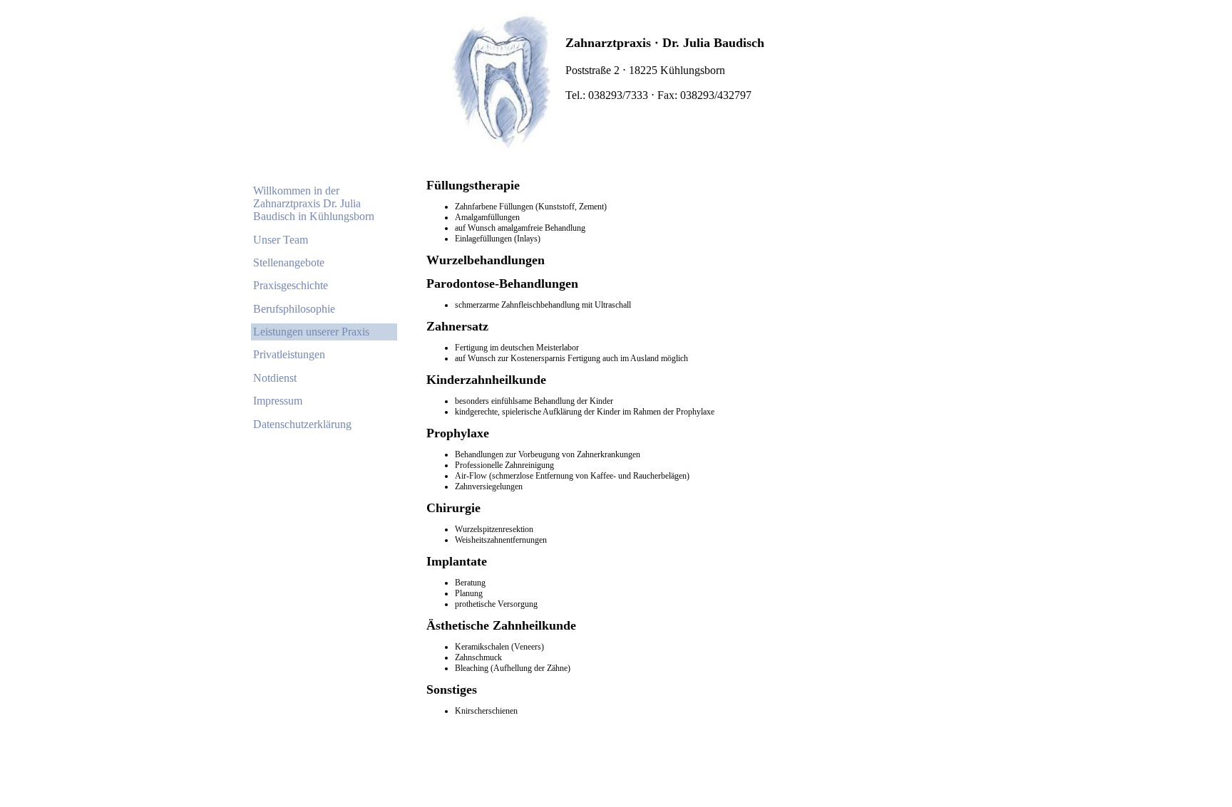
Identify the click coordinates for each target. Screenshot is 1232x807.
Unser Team (280, 240)
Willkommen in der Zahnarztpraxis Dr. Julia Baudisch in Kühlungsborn (313, 203)
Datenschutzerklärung (302, 424)
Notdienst (275, 378)
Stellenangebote (288, 262)
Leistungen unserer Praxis (311, 332)
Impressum (277, 401)
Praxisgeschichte (290, 285)
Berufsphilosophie (294, 309)
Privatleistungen (289, 354)
